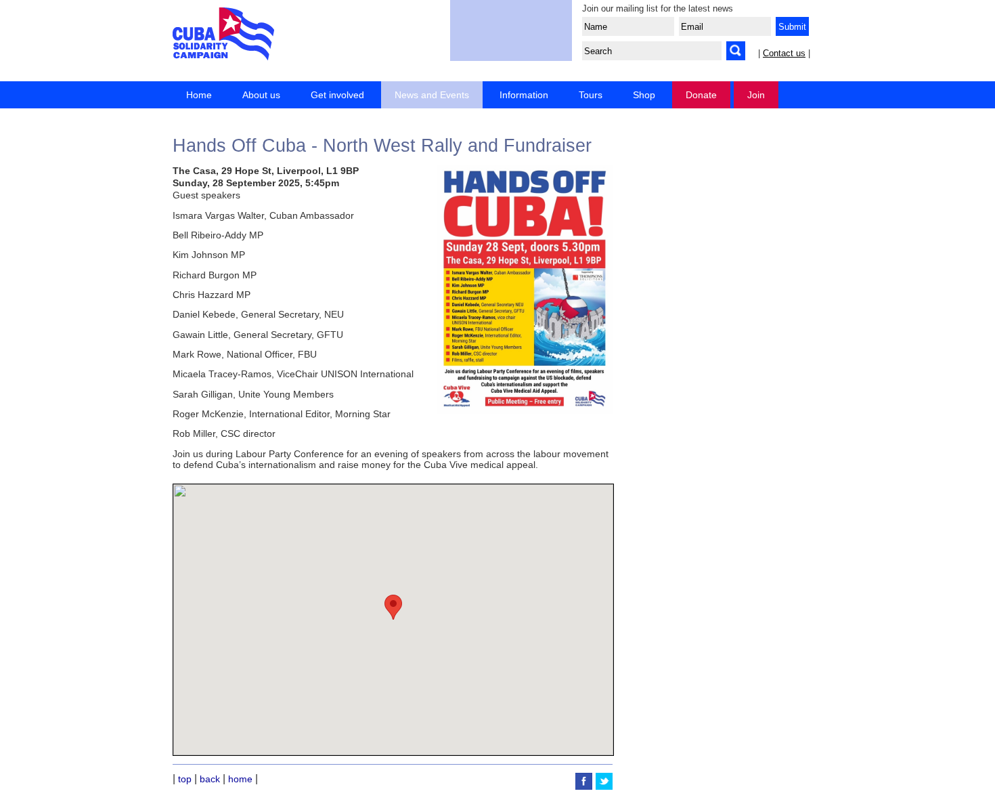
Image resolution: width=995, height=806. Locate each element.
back (210, 778)
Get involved (337, 94)
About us (261, 94)
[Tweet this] (604, 786)
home (240, 778)
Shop (644, 94)
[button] (393, 607)
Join (756, 94)
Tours (590, 94)
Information (524, 94)
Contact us (784, 53)
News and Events (432, 94)
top (185, 778)
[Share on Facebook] (585, 786)
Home (199, 94)
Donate (701, 94)
